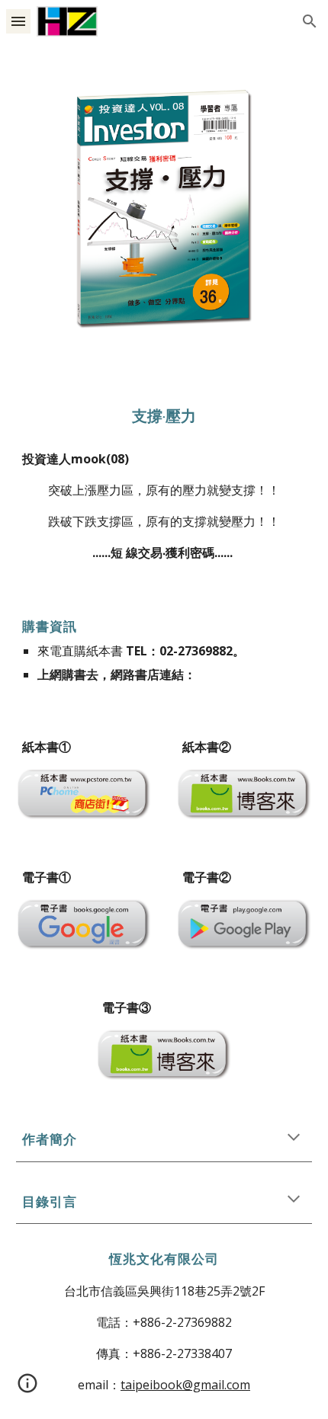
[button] (18, 21)
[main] (164, 416)
